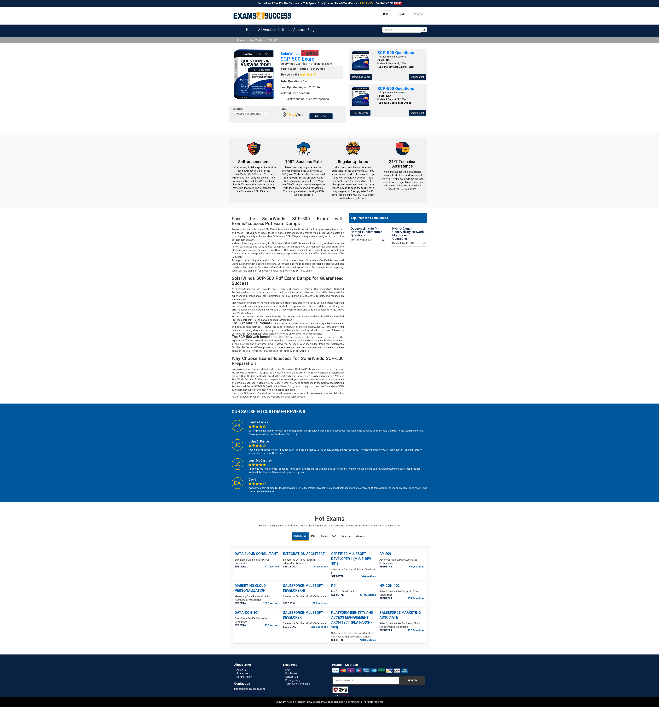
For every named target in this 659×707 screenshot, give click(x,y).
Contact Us (291, 676)
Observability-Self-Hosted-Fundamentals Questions (366, 232)
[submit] (424, 29)
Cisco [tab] (323, 536)
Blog (310, 30)
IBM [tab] (313, 536)
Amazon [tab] (346, 536)
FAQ (287, 670)
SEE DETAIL (241, 566)
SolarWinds (256, 40)
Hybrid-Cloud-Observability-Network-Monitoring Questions (408, 233)
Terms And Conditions (297, 683)
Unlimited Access (291, 30)
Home (250, 30)
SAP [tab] (334, 536)
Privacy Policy (292, 680)
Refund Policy (244, 676)
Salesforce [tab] (300, 536)
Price (284, 109)
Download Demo (361, 77)
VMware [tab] (360, 536)
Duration (238, 109)
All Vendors (267, 30)
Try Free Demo (360, 112)
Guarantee (242, 673)
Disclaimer (291, 673)
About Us (241, 670)
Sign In (401, 14)
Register (419, 14)
